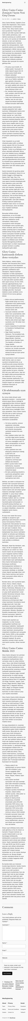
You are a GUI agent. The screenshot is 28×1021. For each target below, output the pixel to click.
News (19, 19)
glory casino (13, 496)
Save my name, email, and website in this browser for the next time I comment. (13, 967)
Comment (5, 925)
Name (4, 943)
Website (4, 958)
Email (4, 950)
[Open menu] (25, 2)
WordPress (12, 1017)
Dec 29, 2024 (5, 19)
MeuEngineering (6, 2)
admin (14, 19)
